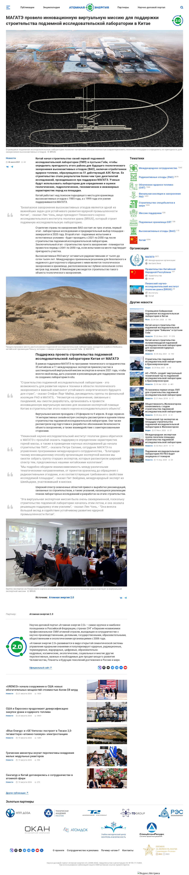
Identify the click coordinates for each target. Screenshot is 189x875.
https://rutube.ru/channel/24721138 (104, 667)
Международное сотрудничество (158, 168)
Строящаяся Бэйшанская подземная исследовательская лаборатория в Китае (162, 313)
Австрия (152, 263)
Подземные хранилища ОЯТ (155, 222)
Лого (90, 7)
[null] (7, 166)
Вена (159, 263)
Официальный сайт (39, 667)
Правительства (155, 276)
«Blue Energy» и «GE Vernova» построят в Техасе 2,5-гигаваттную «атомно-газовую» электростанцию (39, 732)
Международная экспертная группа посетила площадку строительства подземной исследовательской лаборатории (163, 438)
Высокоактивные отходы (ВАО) (157, 231)
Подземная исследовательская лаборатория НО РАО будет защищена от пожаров (162, 454)
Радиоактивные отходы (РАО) (156, 177)
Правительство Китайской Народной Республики (160, 270)
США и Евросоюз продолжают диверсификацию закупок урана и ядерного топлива (37, 710)
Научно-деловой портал (151, 7)
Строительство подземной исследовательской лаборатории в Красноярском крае (163, 362)
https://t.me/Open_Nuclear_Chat (116, 667)
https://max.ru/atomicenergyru (99, 667)
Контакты (128, 850)
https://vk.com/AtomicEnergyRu (121, 667)
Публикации (27, 7)
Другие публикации (16, 793)
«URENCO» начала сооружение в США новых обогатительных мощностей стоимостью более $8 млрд (42, 688)
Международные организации (162, 260)
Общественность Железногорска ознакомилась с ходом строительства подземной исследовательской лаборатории (163, 408)
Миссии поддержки (150, 213)
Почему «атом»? (110, 850)
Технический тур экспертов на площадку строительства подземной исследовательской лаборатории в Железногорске (162, 423)
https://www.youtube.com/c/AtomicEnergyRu (125, 667)
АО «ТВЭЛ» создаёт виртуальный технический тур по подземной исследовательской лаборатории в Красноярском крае (163, 377)
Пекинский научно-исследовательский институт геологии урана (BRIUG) (162, 286)
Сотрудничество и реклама (82, 850)
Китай (142, 240)
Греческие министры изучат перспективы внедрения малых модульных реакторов (40, 754)
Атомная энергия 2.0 (61, 597)
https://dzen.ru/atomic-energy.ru (108, 667)
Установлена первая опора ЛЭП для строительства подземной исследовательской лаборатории (163, 392)
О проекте (58, 850)
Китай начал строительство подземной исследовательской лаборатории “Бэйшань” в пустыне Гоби (163, 329)
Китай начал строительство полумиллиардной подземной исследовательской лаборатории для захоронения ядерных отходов (163, 345)
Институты (153, 293)
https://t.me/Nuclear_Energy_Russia (112, 667)
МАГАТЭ (149, 256)
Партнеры (123, 7)
